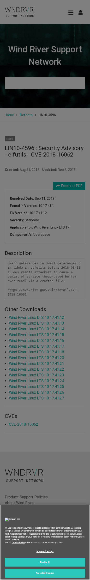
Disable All (45, 562)
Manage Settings (45, 551)
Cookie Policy (18, 542)
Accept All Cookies (45, 573)
